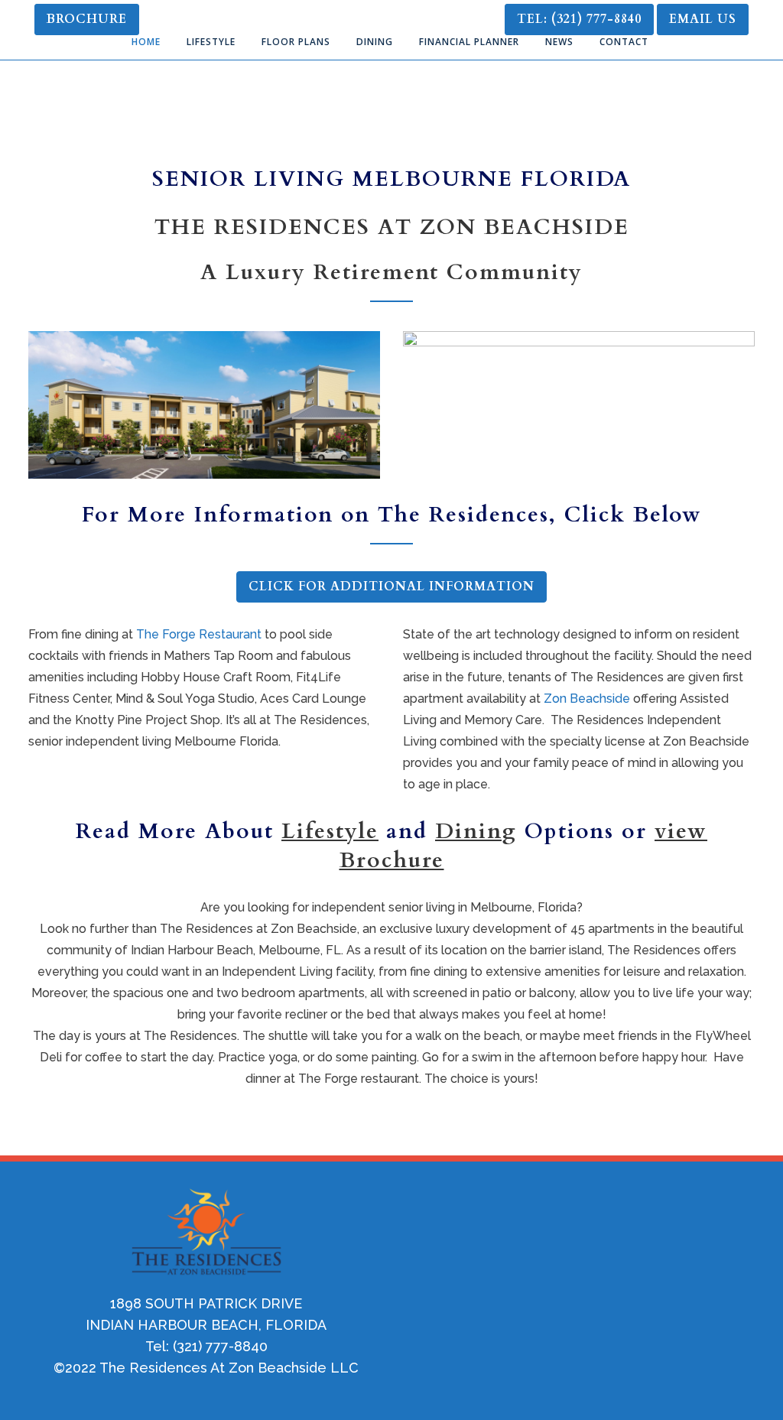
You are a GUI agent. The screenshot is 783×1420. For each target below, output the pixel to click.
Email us (702, 19)
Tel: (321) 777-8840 (579, 19)
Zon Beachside (587, 698)
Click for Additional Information (391, 586)
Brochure (87, 19)
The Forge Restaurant (199, 634)
